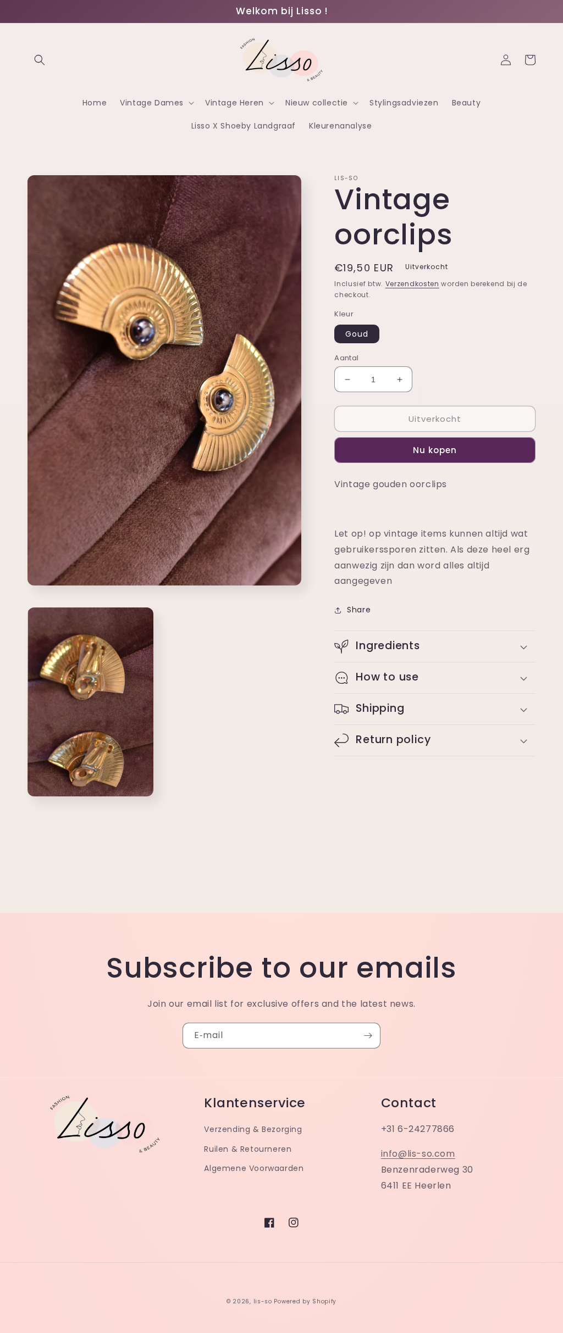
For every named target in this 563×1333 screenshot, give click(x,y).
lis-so (262, 1301)
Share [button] (359, 609)
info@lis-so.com (418, 1153)
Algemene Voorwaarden (253, 1168)
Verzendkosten (412, 283)
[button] (39, 60)
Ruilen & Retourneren (247, 1149)
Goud (356, 333)
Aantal (346, 358)
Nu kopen (435, 450)
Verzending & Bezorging (253, 1129)
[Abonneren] (368, 1035)
